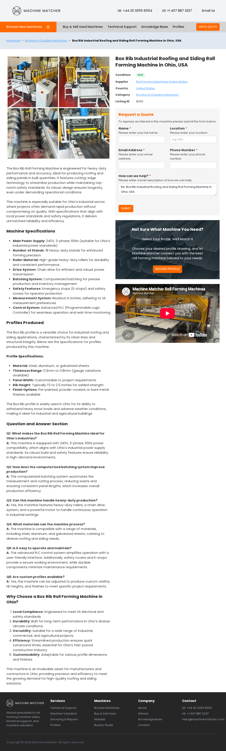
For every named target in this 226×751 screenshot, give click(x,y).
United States (145, 88)
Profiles (178, 27)
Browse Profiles (167, 269)
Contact (144, 725)
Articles (143, 713)
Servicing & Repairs (64, 719)
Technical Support (122, 27)
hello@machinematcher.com (203, 719)
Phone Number (184, 150)
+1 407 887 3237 (179, 10)
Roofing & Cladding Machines (46, 40)
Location (178, 128)
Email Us (208, 10)
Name (125, 128)
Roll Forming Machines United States (162, 82)
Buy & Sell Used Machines (83, 27)
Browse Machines (106, 708)
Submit (126, 208)
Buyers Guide (103, 725)
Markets (99, 719)
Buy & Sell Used (105, 713)
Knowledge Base (154, 27)
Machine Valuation (63, 713)
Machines (13, 40)
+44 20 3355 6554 (137, 10)
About (142, 708)
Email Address (132, 150)
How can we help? (135, 176)
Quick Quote (207, 27)
